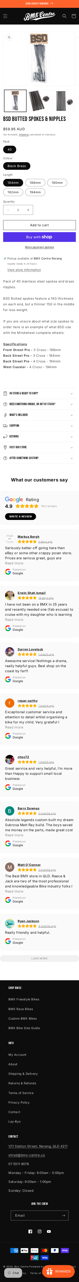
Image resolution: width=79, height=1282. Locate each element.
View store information (24, 269)
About (12, 1064)
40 (10, 149)
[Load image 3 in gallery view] (63, 101)
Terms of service (40, 1273)
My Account (17, 1054)
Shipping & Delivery (23, 1073)
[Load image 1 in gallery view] (15, 101)
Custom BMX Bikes (22, 1018)
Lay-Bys (14, 1121)
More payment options (39, 247)
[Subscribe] (63, 1215)
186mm (35, 182)
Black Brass (17, 166)
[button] (5, 16)
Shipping (24, 134)
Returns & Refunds (22, 1083)
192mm (13, 192)
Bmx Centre (21, 1266)
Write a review (20, 516)
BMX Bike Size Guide (24, 1028)
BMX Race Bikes (20, 1009)
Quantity (9, 201)
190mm (57, 182)
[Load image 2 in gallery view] (39, 101)
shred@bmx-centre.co (26, 1155)
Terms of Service (21, 1093)
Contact (14, 1112)
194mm (35, 192)
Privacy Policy (18, 1102)
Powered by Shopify (41, 1266)
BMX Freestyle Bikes (23, 999)
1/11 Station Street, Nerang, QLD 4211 (37, 1146)
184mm (13, 182)
